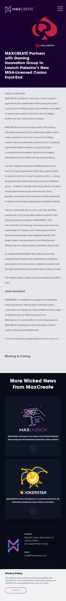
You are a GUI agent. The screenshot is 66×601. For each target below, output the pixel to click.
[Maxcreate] (19, 9)
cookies (45, 583)
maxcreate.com (50, 338)
